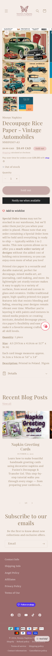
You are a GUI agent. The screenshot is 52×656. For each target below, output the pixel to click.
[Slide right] (32, 503)
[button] (6, 10)
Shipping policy (36, 646)
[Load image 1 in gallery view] (10, 104)
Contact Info (12, 559)
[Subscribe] (43, 543)
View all (6, 403)
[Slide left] (19, 503)
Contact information (17, 651)
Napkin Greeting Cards (25, 446)
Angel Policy (12, 572)
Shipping (6, 153)
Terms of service (18, 646)
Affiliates (10, 579)
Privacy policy (38, 642)
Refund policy (23, 642)
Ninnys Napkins (24, 638)
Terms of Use (12, 592)
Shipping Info (13, 566)
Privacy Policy (13, 586)
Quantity (7, 172)
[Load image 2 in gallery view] (26, 104)
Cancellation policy (38, 651)
